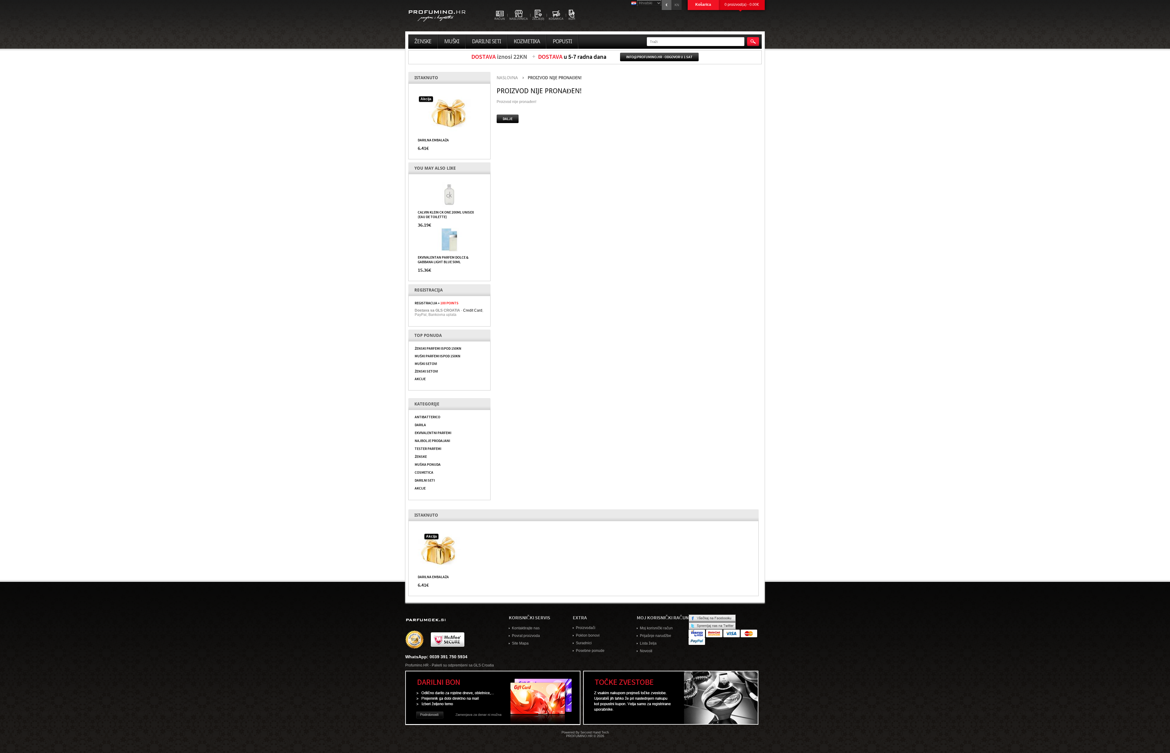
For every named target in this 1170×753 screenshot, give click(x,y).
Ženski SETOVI (426, 371)
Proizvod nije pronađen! (555, 78)
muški (451, 41)
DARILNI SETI (425, 480)
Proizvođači (585, 628)
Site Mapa (520, 643)
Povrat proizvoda (526, 636)
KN (677, 5)
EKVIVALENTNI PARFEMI (433, 432)
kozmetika (527, 41)
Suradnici (584, 643)
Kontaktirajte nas (526, 628)
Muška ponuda (428, 464)
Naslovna (507, 78)
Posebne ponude (590, 651)
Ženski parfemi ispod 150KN (438, 348)
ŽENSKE (421, 456)
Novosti (646, 651)
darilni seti (486, 41)
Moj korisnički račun (656, 628)
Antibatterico (427, 417)
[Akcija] (449, 113)
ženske (422, 41)
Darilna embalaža (433, 140)
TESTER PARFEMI (428, 448)
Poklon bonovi (588, 635)
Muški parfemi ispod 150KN (437, 356)
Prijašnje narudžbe (655, 636)
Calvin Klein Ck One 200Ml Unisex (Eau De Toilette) (446, 214)
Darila (420, 424)
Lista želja (648, 643)
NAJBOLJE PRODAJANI (432, 440)
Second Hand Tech (594, 732)
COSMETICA (424, 472)
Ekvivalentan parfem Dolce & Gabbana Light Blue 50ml (443, 259)
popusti (562, 41)
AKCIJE (420, 378)
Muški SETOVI (426, 363)
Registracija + (437, 303)
